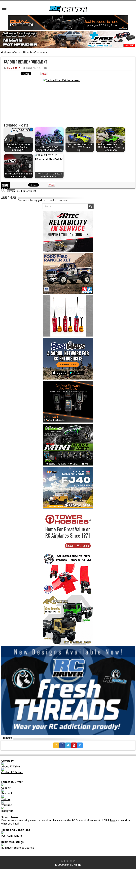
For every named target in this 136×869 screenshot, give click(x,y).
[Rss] (56, 745)
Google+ (6, 787)
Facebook (6, 793)
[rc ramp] (68, 573)
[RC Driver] (68, 6)
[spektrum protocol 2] (68, 22)
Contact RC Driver (12, 772)
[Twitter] (68, 745)
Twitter (5, 799)
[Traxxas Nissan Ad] (68, 39)
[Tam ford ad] (68, 273)
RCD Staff (13, 67)
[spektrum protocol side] (68, 402)
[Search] (91, 206)
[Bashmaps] (68, 359)
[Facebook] (62, 745)
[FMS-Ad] (68, 488)
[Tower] (68, 530)
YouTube (6, 805)
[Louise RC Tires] (68, 445)
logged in (39, 200)
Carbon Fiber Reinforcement (21, 190)
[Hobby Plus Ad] (68, 620)
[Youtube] (74, 745)
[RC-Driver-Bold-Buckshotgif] (68, 316)
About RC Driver (11, 766)
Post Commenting (12, 835)
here (112, 820)
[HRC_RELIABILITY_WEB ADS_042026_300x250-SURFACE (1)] (68, 231)
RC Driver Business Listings (17, 847)
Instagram (7, 810)
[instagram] (80, 745)
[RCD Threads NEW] (68, 690)
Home (7, 52)
